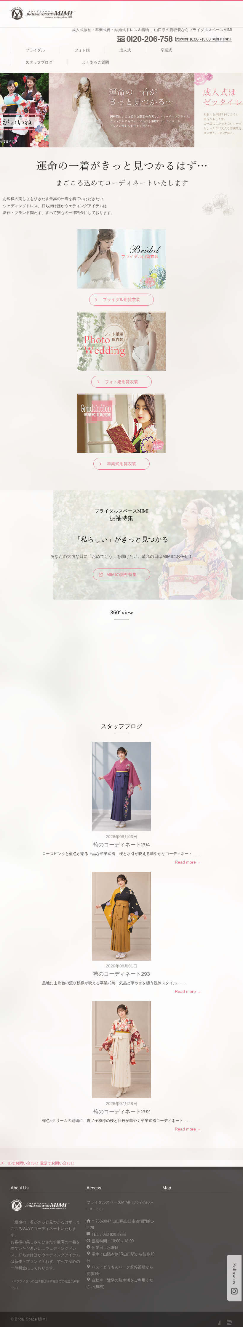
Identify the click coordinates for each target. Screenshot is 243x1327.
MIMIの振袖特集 (121, 574)
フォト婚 (82, 50)
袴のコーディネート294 (121, 845)
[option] (121, 110)
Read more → (188, 862)
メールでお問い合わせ (19, 1163)
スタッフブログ (38, 62)
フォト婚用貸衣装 (121, 381)
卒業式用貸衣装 (121, 463)
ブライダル (35, 50)
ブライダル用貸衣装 (121, 299)
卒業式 (166, 50)
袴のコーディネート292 (121, 1112)
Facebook (214, 1319)
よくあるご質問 (95, 62)
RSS (226, 1319)
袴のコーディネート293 (121, 974)
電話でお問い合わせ (57, 1163)
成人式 (125, 50)
